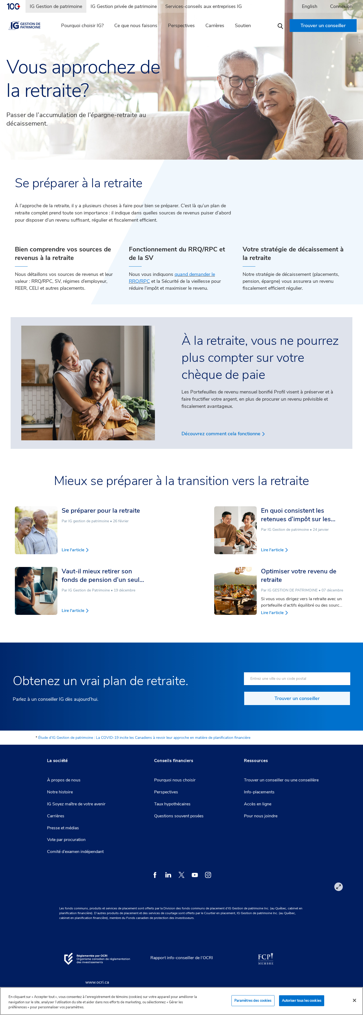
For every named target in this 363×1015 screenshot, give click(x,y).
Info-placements (259, 792)
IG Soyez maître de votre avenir (76, 804)
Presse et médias (63, 828)
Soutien (243, 25)
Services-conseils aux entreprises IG (203, 6)
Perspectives (181, 25)
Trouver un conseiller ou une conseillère (281, 780)
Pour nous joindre (260, 816)
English (309, 6)
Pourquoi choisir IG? (82, 25)
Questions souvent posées (179, 816)
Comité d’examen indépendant (75, 852)
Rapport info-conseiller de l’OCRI (181, 958)
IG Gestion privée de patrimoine (124, 6)
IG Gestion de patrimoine (56, 6)
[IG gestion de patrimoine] (29, 25)
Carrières (214, 25)
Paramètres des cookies (253, 1000)
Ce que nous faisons (135, 25)
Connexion (341, 6)
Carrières (55, 816)
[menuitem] (16, 6)
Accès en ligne (257, 804)
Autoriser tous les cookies (301, 1000)
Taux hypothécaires (172, 804)
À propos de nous (64, 780)
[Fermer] (354, 1000)
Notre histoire (60, 792)
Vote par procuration (66, 840)
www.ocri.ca (97, 982)
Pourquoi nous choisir (175, 780)
